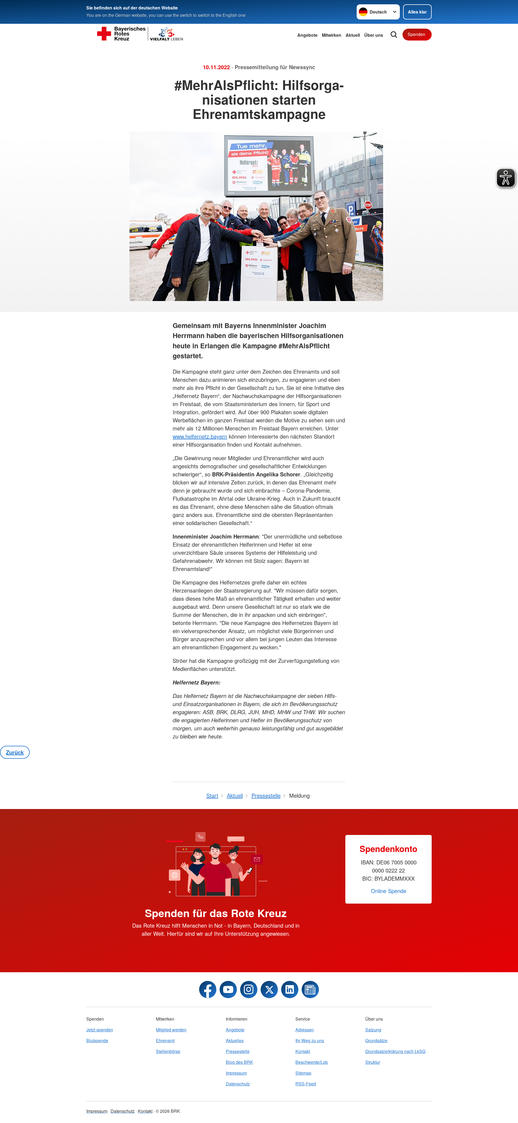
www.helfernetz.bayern (200, 436)
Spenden (416, 34)
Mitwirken (331, 35)
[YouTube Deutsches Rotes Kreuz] (228, 989)
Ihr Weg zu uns (309, 1040)
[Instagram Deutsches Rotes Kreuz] (248, 989)
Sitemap (303, 1073)
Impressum (236, 1073)
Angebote (307, 35)
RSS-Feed (305, 1084)
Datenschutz (238, 1084)
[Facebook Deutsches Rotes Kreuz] (207, 989)
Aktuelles (235, 1040)
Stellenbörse (168, 1051)
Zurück (15, 752)
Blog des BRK (239, 1062)
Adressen (304, 1030)
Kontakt (302, 1051)
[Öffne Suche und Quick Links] (394, 34)
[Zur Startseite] (140, 34)
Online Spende (388, 891)
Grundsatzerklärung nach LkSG (395, 1051)
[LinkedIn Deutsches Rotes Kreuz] (289, 989)
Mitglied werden (171, 1030)
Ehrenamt (165, 1040)
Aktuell (353, 35)
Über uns (373, 35)
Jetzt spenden (99, 1030)
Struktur (372, 1062)
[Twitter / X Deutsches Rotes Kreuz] (269, 989)
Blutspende (97, 1040)
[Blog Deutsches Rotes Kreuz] (310, 989)
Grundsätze (376, 1040)
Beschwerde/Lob (311, 1062)
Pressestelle (238, 1051)
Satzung (373, 1030)
